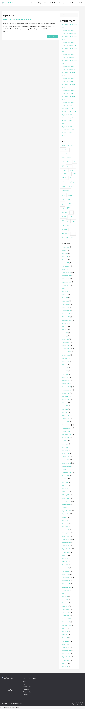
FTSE (74, 174)
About (24, 681)
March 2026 (65, 263)
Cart (80, 2)
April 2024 (65, 336)
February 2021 (66, 456)
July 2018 (64, 555)
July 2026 (64, 250)
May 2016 (65, 634)
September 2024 (66, 320)
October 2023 (66, 355)
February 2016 (66, 641)
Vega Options (65, 233)
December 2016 (66, 615)
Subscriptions (63, 2)
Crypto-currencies (66, 158)
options (64, 203)
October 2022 (66, 393)
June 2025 (65, 291)
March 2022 (65, 415)
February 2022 (66, 418)
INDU (63, 186)
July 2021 (64, 441)
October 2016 (66, 622)
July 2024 (64, 326)
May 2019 (65, 523)
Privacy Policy (27, 692)
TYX (63, 225)
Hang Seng (71, 182)
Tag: (8, 15)
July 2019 (64, 517)
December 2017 (66, 577)
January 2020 (65, 498)
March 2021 (65, 453)
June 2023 (65, 367)
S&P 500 (64, 212)
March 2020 (65, 491)
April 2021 (65, 450)
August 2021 (65, 437)
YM (67, 237)
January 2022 (65, 422)
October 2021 (66, 431)
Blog (39, 2)
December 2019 (66, 501)
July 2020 (64, 479)
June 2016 (65, 631)
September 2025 (66, 282)
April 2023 (65, 374)
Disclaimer (26, 689)
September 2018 (66, 549)
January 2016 (65, 644)
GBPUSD (64, 178)
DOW (68, 161)
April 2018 (65, 565)
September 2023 (66, 358)
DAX (63, 161)
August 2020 (65, 476)
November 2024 (66, 313)
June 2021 (65, 444)
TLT (68, 221)
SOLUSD (64, 217)
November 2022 (66, 390)
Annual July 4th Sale (67, 108)
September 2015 (66, 657)
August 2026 (65, 247)
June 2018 (65, 558)
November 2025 (66, 275)
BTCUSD (70, 146)
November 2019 (66, 504)
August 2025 (65, 285)
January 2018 (65, 574)
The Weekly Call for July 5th (69, 111)
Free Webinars (66, 174)
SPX (71, 216)
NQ (69, 199)
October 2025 (66, 278)
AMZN (63, 146)
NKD (63, 199)
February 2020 (66, 495)
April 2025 (65, 298)
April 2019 (65, 526)
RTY (63, 208)
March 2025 (65, 301)
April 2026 (65, 259)
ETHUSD (64, 170)
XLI (62, 237)
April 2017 (65, 603)
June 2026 (65, 253)
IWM (70, 186)
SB (71, 212)
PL (70, 203)
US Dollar (64, 229)
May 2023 (65, 371)
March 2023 (65, 377)
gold (63, 182)
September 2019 (66, 511)
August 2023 (65, 361)
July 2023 (64, 364)
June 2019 (65, 520)
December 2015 (66, 647)
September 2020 (66, 472)
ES (63, 165)
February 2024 (66, 342)
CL (71, 149)
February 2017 (66, 609)
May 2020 (65, 485)
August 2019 (65, 514)
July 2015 (64, 663)
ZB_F (72, 237)
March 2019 (65, 530)
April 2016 (65, 638)
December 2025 (66, 272)
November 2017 (66, 580)
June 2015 (65, 666)
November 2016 (66, 619)
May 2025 (65, 294)
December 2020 (66, 463)
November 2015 (66, 650)
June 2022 (65, 406)
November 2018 (66, 542)
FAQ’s (24, 684)
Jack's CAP (65, 190)
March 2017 (65, 606)
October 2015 (66, 654)
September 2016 (66, 625)
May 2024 (65, 333)
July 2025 (64, 288)
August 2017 (65, 590)
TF (63, 221)
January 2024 (65, 345)
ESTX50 (69, 166)
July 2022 (64, 402)
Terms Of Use (27, 686)
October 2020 (66, 469)
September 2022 (66, 396)
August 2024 (65, 323)
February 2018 (66, 571)
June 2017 (65, 596)
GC (70, 177)
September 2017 (66, 587)
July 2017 (64, 593)
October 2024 (66, 317)
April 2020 (65, 488)
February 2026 (66, 266)
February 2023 (66, 380)
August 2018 (65, 552)
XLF (73, 233)
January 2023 (65, 383)
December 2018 (66, 539)
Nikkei (70, 195)
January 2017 (65, 612)
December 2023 (66, 348)
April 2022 (65, 412)
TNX (73, 221)
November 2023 (66, 352)
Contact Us (26, 694)
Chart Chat (64, 150)
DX (74, 161)
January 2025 (65, 307)
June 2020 (65, 482)
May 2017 (65, 600)
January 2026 (65, 269)
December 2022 (66, 387)
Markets (31, 2)
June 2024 (65, 329)
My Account (73, 2)
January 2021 (65, 460)
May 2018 (65, 561)
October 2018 (66, 545)
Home (24, 2)
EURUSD (72, 170)
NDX (63, 195)
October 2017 (66, 584)
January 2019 (65, 536)
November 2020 (66, 466)
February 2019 (66, 533)
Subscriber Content (49, 2)
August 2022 (65, 399)
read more (52, 36)
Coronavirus (65, 154)
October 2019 (66, 507)
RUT (68, 207)
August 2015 (65, 660)
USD (68, 225)
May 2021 (65, 447)
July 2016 (64, 628)
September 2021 (66, 434)
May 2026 (65, 256)
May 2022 (65, 409)
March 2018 (65, 568)
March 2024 (65, 339)
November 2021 (66, 428)
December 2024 (66, 310)
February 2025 (66, 304)
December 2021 (66, 425)
